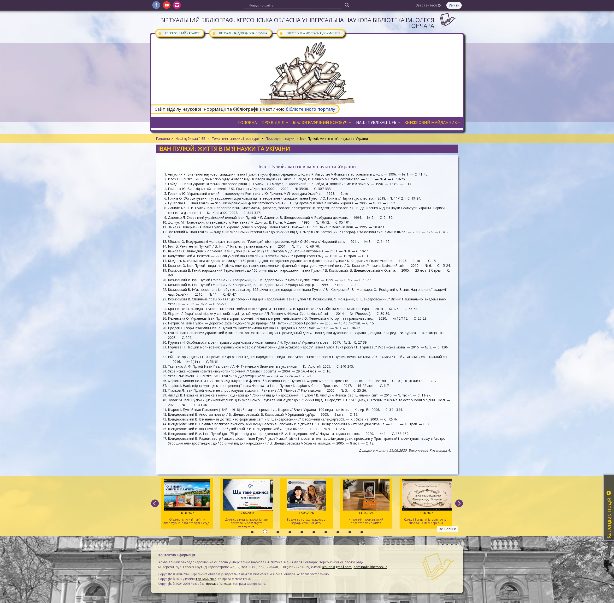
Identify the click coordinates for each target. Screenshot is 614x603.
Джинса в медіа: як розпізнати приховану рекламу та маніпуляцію (246, 519)
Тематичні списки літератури (235, 138)
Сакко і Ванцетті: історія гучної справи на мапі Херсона (425, 518)
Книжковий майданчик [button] (431, 122)
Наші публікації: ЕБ (190, 138)
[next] (459, 503)
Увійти (454, 5)
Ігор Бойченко (205, 579)
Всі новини (447, 529)
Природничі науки (280, 138)
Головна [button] (247, 122)
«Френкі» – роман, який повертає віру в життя (366, 518)
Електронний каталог (179, 33)
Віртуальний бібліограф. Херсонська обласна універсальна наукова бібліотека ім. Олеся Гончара (297, 23)
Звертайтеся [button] (427, 5)
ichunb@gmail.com (337, 567)
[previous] (155, 503)
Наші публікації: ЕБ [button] (376, 122)
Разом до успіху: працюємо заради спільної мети (306, 518)
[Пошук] (346, 4)
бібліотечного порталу (310, 109)
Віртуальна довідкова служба (239, 33)
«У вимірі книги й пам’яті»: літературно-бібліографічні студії (186, 518)
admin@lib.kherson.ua (370, 567)
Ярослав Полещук (218, 584)
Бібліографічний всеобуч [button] (320, 122)
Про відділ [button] (273, 122)
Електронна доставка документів (309, 33)
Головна (163, 138)
